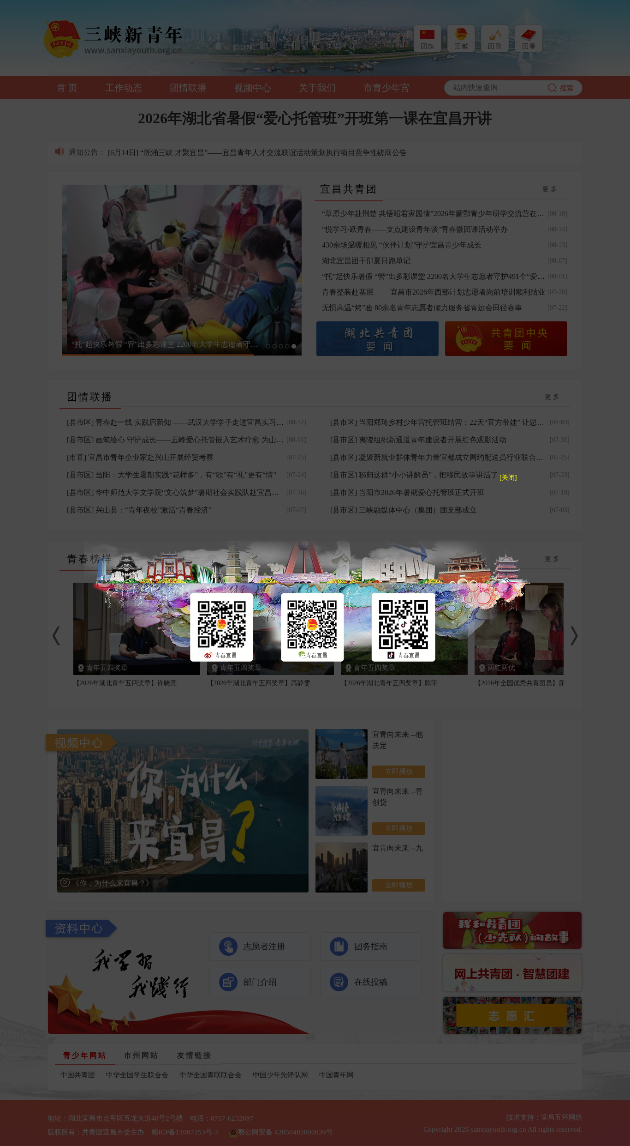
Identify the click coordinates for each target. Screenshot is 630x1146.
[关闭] (508, 477)
